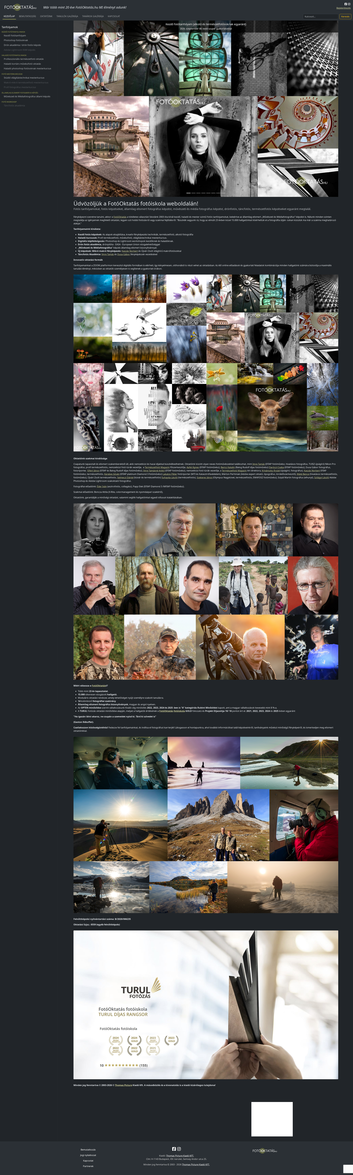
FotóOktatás (119, 216)
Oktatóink (46, 16)
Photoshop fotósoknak (16, 40)
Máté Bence (303, 474)
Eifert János (93, 470)
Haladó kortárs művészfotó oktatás (22, 63)
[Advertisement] (272, 1119)
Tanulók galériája (67, 16)
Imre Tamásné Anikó (154, 470)
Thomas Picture (123, 1085)
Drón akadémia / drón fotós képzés (22, 45)
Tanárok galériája (93, 16)
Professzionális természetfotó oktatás (24, 58)
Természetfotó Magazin (157, 467)
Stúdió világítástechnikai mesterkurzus (24, 77)
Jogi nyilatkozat (88, 1155)
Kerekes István (112, 474)
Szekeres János (204, 477)
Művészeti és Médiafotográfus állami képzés (27, 96)
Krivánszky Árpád (271, 470)
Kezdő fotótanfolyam (15, 35)
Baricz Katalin (228, 467)
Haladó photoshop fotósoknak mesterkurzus (27, 68)
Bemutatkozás (27, 16)
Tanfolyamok (10, 27)
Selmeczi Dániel (125, 477)
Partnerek (88, 1166)
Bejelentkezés (343, 8)
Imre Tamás (108, 254)
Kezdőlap (9, 16)
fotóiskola (179, 711)
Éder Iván (102, 486)
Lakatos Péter (170, 474)
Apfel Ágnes (193, 467)
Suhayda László (170, 477)
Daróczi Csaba (276, 467)
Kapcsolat (114, 16)
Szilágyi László (321, 477)
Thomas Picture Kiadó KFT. (180, 1155)
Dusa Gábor (123, 254)
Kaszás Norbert (130, 251)
